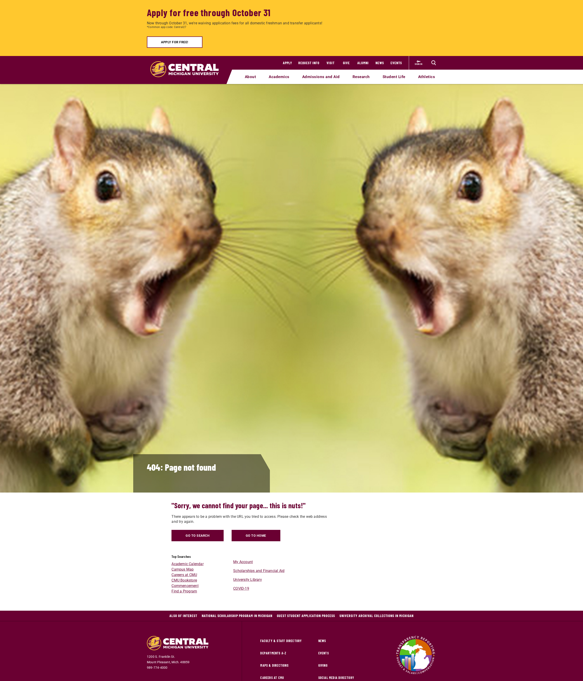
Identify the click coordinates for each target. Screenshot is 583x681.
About (250, 76)
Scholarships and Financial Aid (258, 571)
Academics (279, 76)
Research (361, 76)
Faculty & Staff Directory (281, 641)
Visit (331, 63)
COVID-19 (241, 588)
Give (346, 63)
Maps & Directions (274, 665)
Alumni (363, 63)
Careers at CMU (184, 575)
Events (396, 63)
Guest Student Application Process (306, 615)
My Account (243, 562)
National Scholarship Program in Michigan (237, 615)
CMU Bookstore (184, 580)
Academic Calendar (187, 564)
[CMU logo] (187, 64)
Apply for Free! (174, 42)
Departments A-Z (273, 653)
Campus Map (182, 569)
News (380, 63)
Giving (323, 665)
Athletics (426, 76)
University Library (247, 579)
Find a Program (184, 591)
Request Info (309, 63)
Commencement (184, 586)
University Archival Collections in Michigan (377, 615)
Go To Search (198, 535)
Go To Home (256, 535)
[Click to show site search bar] (433, 63)
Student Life (394, 76)
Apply (287, 63)
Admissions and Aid (321, 76)
